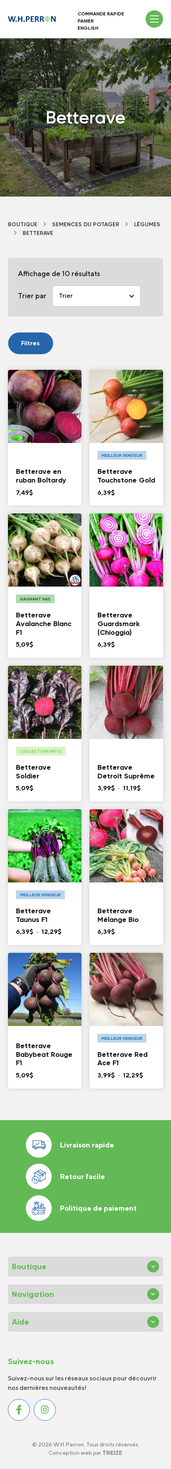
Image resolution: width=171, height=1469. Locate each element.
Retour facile (82, 1176)
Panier (86, 21)
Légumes (147, 224)
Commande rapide (101, 14)
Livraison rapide (87, 1145)
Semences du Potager (85, 224)
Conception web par (85, 1453)
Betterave (38, 233)
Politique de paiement (98, 1208)
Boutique (22, 224)
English (88, 28)
